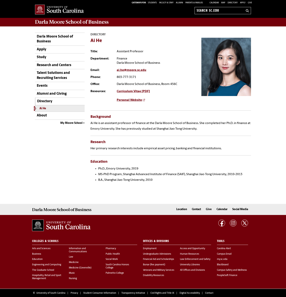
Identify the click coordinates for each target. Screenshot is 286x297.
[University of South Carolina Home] (59, 10)
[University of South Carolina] (61, 225)
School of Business (72, 22)
